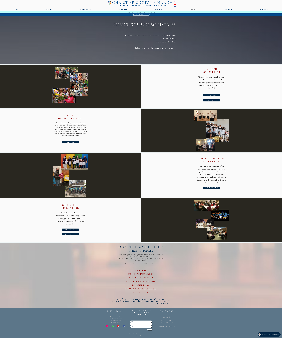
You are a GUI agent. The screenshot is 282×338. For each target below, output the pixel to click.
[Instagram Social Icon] (107, 326)
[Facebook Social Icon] (124, 326)
